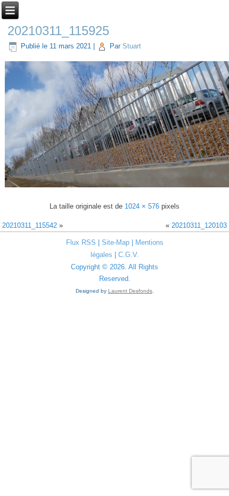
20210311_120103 (199, 225)
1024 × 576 (142, 206)
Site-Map (115, 242)
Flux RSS (81, 242)
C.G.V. (128, 255)
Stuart (131, 46)
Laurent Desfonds (130, 291)
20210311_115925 (58, 30)
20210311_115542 (29, 225)
